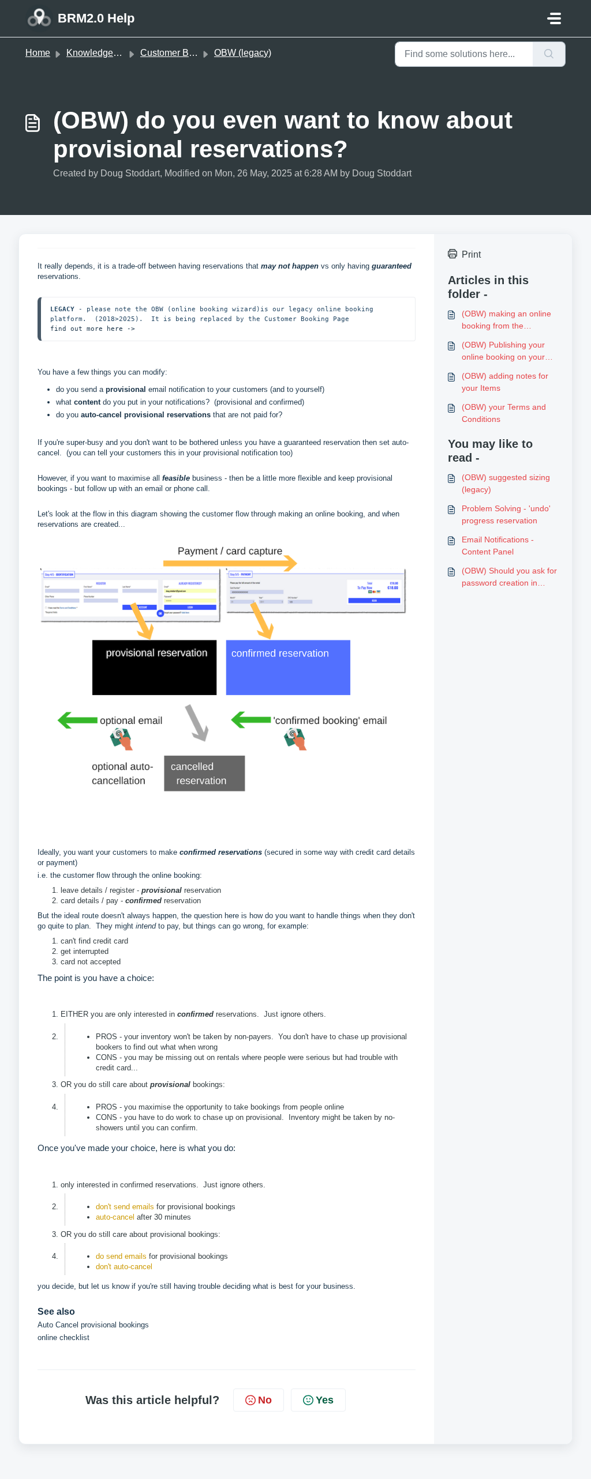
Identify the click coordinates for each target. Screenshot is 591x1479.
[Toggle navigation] (554, 18)
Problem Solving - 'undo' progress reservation (506, 514)
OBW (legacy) (242, 53)
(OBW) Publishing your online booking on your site (503, 351)
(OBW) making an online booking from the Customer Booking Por (506, 320)
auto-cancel (115, 1217)
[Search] (549, 54)
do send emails (121, 1256)
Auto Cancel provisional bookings (94, 1324)
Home (37, 53)
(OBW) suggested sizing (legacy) (506, 483)
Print (471, 254)
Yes (325, 1400)
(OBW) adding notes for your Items (505, 382)
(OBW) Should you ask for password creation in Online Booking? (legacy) (509, 577)
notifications (185, 402)
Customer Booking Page (190, 53)
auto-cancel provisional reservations (146, 414)
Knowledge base (101, 53)
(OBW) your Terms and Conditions (504, 413)
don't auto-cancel (124, 1266)
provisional (126, 389)
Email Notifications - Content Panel (498, 545)
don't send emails (125, 1206)
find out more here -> (92, 329)
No (265, 1400)
